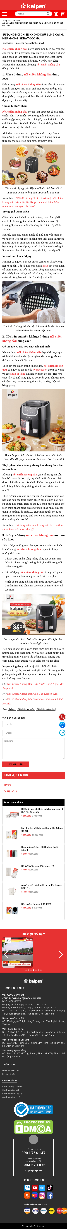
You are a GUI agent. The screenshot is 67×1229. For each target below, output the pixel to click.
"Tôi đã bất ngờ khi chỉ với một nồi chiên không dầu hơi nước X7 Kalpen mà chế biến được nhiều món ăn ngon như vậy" (32, 202)
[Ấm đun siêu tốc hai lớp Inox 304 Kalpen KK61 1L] (12, 891)
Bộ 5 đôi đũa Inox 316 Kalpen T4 (37, 866)
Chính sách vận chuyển (12, 1086)
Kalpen (12, 709)
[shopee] (27, 1195)
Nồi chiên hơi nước (26, 709)
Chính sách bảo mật (10, 1090)
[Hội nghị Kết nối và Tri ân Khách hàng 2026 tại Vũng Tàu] (17, 952)
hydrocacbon (40, 369)
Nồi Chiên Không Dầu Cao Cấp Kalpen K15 (32, 693)
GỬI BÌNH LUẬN (16, 764)
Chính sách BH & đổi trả (12, 1094)
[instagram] (42, 1195)
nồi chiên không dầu (48, 64)
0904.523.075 (33, 1165)
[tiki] (42, 1187)
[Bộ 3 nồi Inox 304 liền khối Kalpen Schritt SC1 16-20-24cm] (12, 815)
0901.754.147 (33, 1153)
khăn (45, 265)
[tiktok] (50, 1187)
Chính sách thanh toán (11, 1097)
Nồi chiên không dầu (46, 709)
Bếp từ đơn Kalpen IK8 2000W (36, 904)
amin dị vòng (17, 373)
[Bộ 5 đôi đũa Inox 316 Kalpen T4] (12, 872)
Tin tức (7, 785)
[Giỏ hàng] (61, 14)
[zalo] (27, 1187)
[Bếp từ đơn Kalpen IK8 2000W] (12, 910)
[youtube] (35, 1187)
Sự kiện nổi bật (11, 791)
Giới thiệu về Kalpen (10, 1070)
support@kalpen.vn (33, 1170)
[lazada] (35, 1195)
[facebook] (50, 1195)
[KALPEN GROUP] (33, 6)
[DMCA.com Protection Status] (33, 1127)
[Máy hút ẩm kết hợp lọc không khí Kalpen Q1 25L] (12, 834)
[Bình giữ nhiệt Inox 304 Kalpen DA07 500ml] (12, 853)
